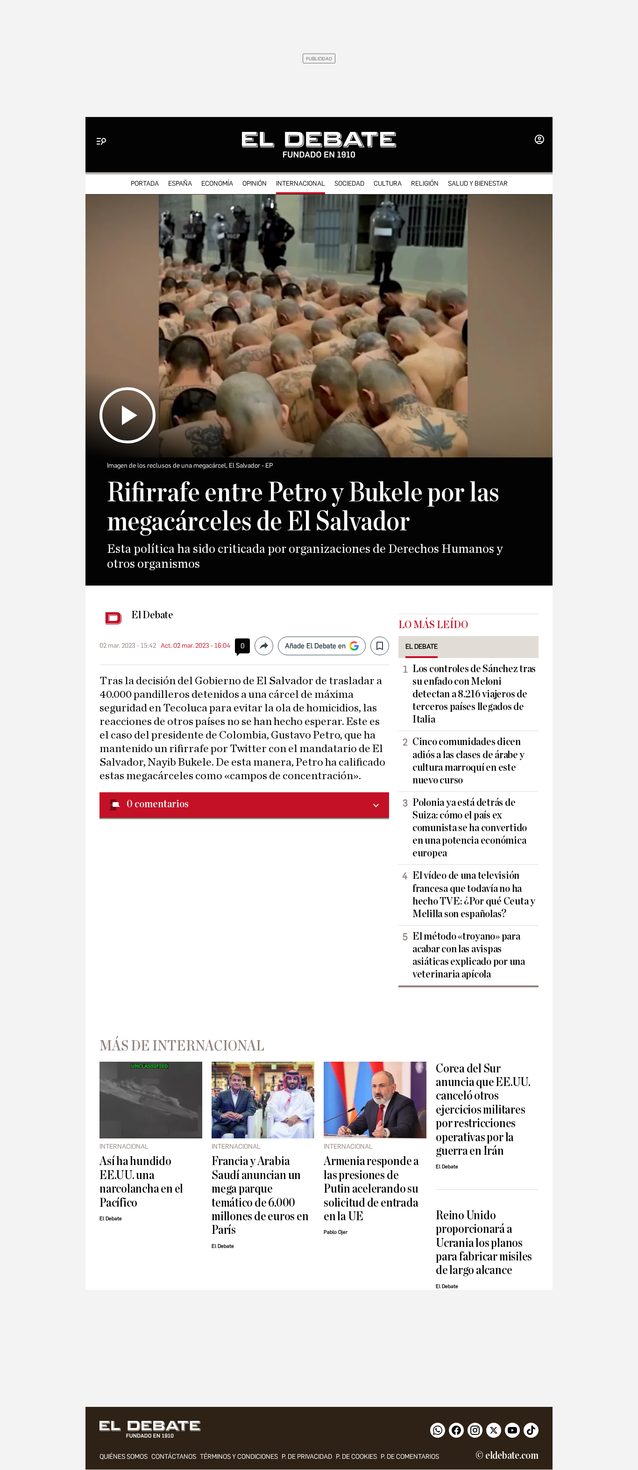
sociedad (349, 184)
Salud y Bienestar (478, 184)
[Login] (539, 140)
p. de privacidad (307, 1457)
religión (425, 184)
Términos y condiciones (239, 1457)
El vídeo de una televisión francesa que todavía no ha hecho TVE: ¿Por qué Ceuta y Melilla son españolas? (473, 894)
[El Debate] (319, 145)
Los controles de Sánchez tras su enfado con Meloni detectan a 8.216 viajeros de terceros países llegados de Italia (474, 694)
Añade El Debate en (315, 646)
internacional (300, 184)
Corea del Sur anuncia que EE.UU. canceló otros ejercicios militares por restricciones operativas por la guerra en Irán (483, 1110)
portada (145, 184)
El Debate (152, 615)
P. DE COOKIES (356, 1457)
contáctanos (173, 1457)
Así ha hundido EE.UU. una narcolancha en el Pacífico (141, 1182)
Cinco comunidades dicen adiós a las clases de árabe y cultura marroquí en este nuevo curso (468, 760)
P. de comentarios (410, 1457)
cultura (388, 184)
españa (180, 184)
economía (217, 184)
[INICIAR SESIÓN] (539, 140)
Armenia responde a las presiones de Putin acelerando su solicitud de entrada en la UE (371, 1189)
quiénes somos (123, 1457)
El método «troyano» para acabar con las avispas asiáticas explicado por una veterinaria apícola (468, 955)
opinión (254, 184)
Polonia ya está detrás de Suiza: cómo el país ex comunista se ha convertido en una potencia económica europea (469, 828)
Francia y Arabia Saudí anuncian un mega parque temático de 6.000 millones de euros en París (260, 1195)
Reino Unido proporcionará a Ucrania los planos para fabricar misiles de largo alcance (484, 1243)
